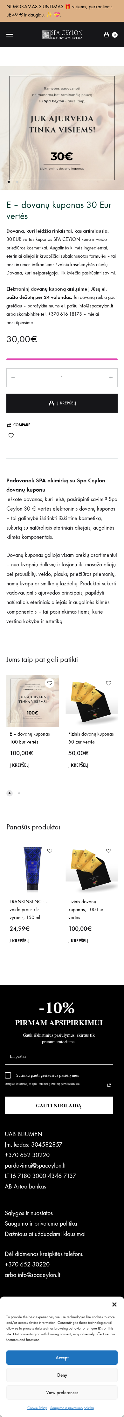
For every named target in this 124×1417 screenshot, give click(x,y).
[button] (114, 1304)
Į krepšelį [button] (20, 765)
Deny (62, 1375)
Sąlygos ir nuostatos (29, 1213)
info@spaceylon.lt (39, 1275)
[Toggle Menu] (9, 34)
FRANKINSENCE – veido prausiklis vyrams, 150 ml (29, 909)
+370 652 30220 (27, 1155)
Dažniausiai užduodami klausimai (45, 1234)
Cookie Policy (37, 1408)
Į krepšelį (66, 403)
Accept (62, 1358)
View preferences (62, 1392)
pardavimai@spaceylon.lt (35, 1165)
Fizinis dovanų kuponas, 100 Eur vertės (85, 909)
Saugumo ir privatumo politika (72, 1408)
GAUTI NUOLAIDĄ (59, 1105)
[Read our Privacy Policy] (109, 1085)
